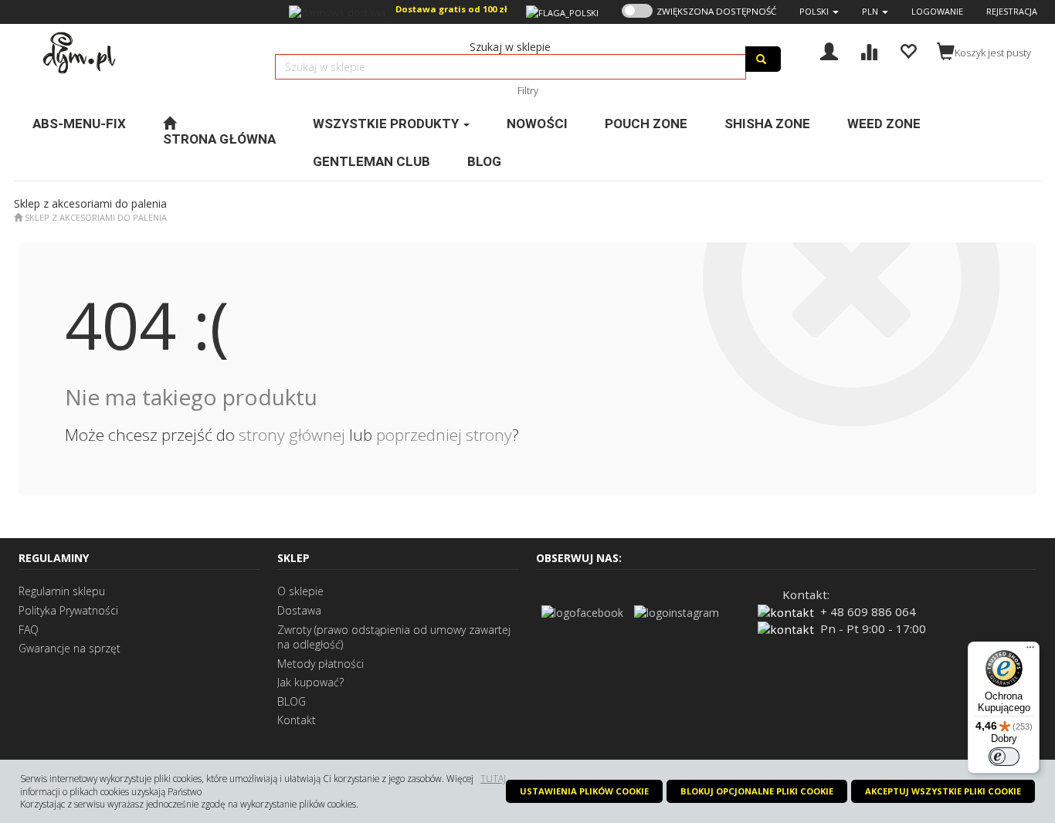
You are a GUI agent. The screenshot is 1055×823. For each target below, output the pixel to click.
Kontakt (296, 720)
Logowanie (937, 11)
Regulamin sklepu (62, 591)
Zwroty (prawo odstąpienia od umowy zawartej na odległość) (394, 637)
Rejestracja (1011, 11)
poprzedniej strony (444, 434)
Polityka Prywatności (68, 610)
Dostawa (299, 610)
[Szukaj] (763, 59)
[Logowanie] (829, 50)
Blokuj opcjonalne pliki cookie (756, 791)
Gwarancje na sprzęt (69, 648)
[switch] (1004, 756)
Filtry (527, 90)
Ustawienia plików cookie (584, 791)
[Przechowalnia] (908, 50)
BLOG (291, 701)
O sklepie (300, 591)
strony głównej (292, 434)
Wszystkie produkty (387, 123)
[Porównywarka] (868, 50)
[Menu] (1030, 651)
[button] (819, 11)
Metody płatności (320, 663)
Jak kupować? (310, 682)
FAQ (29, 629)
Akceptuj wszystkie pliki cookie (943, 791)
